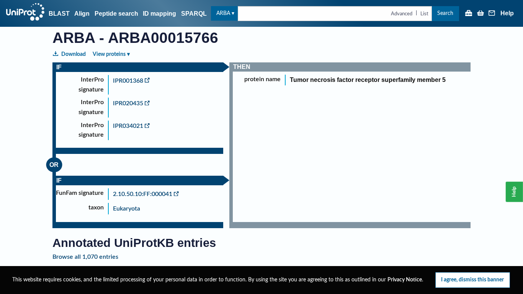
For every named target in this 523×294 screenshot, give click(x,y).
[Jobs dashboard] (468, 14)
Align (82, 13)
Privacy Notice (404, 280)
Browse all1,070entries (85, 257)
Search (445, 13)
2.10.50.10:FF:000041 (142, 194)
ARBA (223, 13)
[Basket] (480, 14)
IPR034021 (128, 126)
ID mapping (159, 13)
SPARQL (194, 13)
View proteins (109, 54)
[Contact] (492, 14)
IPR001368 (128, 81)
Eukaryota (126, 209)
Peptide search (116, 13)
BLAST (59, 13)
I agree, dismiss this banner (472, 280)
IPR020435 (128, 103)
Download (73, 54)
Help (507, 13)
